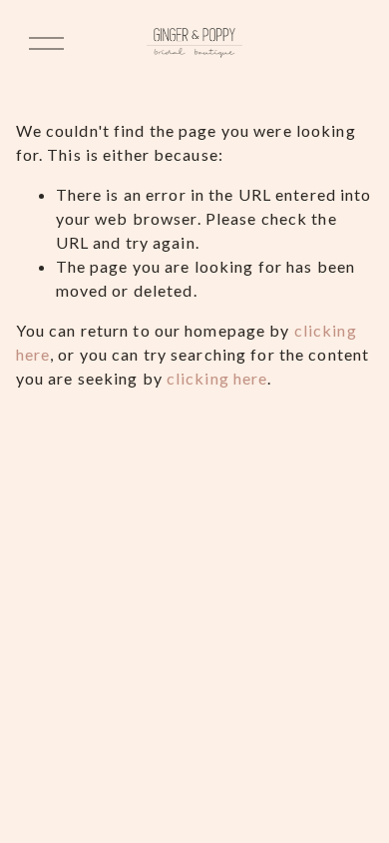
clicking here (217, 378)
